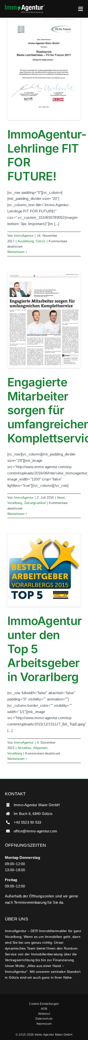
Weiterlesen (15, 252)
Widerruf (44, 1014)
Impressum (44, 1023)
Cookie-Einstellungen (44, 1004)
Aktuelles (24, 748)
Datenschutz (44, 1018)
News (61, 497)
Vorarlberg (14, 503)
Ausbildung (26, 241)
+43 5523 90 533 (27, 822)
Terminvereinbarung (30, 902)
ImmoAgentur (23, 235)
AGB (44, 1008)
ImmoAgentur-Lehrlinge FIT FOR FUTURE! (46, 155)
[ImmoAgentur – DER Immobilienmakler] (25, 7)
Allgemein (40, 748)
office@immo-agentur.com (35, 831)
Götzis (40, 241)
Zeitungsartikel (35, 503)
